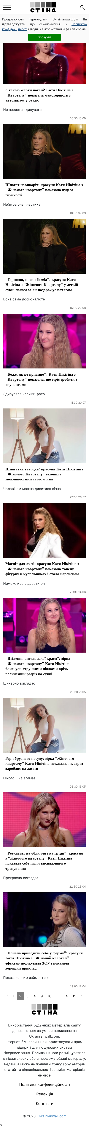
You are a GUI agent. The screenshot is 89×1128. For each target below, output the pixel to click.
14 (66, 996)
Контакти (44, 1103)
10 (49, 996)
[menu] (7, 7)
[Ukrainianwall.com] (43, 7)
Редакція (44, 1094)
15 (74, 996)
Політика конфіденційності (44, 1084)
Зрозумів (44, 37)
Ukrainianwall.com (52, 1116)
